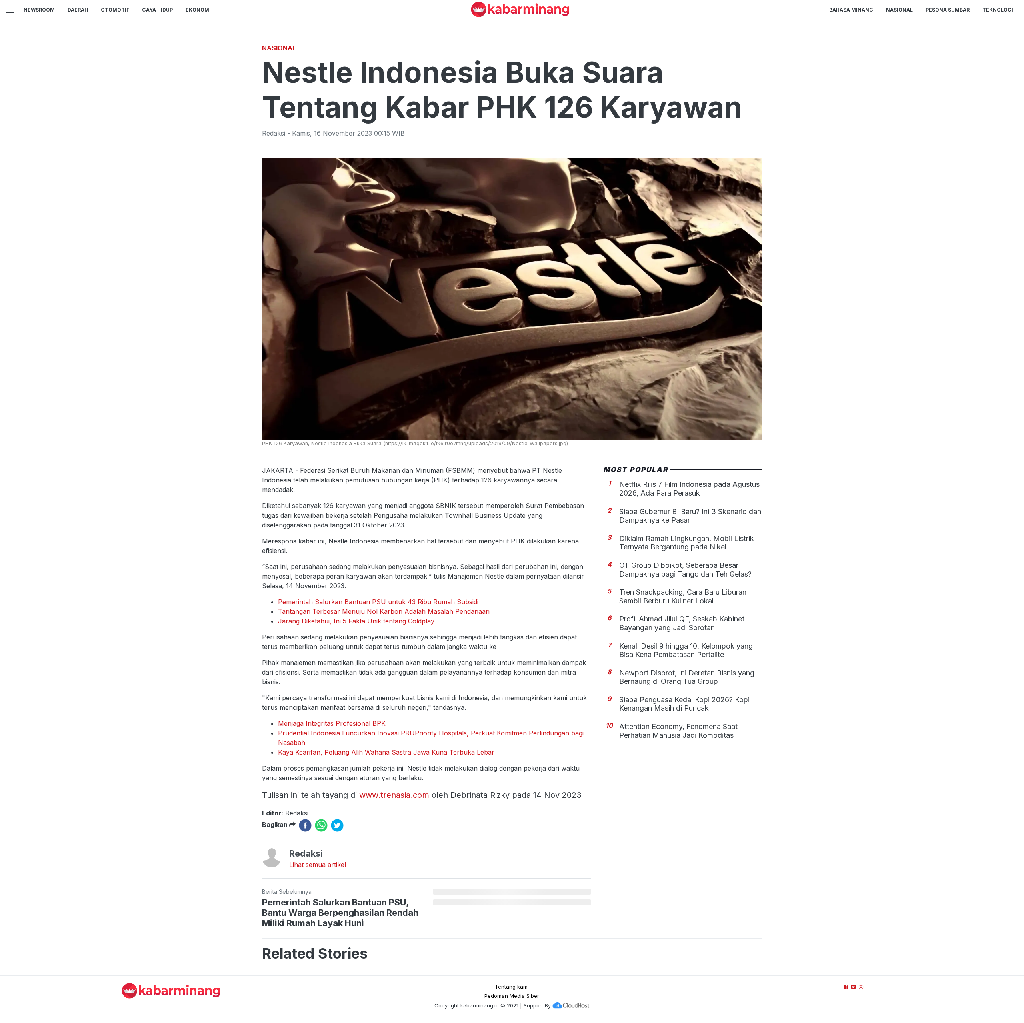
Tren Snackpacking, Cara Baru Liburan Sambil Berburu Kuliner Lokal (682, 596)
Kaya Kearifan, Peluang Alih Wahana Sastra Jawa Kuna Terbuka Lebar (386, 752)
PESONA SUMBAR (948, 10)
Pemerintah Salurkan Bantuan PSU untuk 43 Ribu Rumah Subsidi (378, 602)
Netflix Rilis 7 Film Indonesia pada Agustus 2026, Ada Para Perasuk (689, 489)
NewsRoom (39, 10)
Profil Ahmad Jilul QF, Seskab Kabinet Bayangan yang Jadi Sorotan (681, 623)
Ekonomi (198, 10)
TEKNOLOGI (997, 10)
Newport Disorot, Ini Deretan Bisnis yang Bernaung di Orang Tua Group (686, 677)
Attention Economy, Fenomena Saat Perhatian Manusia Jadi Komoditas (678, 731)
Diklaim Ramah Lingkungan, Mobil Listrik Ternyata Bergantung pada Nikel (686, 542)
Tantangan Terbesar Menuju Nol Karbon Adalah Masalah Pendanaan (384, 611)
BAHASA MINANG (851, 10)
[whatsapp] (321, 825)
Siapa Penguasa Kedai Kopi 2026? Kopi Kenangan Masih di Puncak (684, 704)
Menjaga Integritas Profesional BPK (332, 723)
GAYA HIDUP (157, 10)
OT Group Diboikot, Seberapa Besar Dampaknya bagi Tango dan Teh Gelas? (685, 569)
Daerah (78, 10)
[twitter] (337, 825)
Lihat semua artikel (317, 865)
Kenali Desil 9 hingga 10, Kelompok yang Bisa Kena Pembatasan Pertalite (686, 650)
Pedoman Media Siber (511, 996)
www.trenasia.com (394, 795)
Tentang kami (512, 986)
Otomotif (115, 10)
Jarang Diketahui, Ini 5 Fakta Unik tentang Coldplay (356, 621)
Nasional (899, 10)
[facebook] (305, 825)
